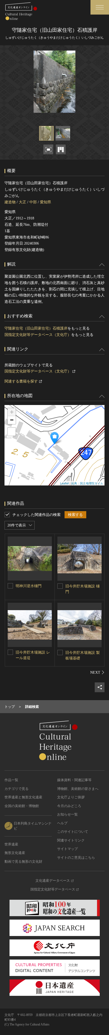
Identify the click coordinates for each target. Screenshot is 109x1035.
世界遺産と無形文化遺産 (23, 797)
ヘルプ (62, 823)
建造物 (10, 202)
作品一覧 (11, 780)
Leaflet (64, 483)
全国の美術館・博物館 (21, 806)
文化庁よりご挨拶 (71, 797)
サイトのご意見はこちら (76, 858)
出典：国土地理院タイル (87, 483)
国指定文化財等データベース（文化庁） (37, 335)
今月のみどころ (69, 806)
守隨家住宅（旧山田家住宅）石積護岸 (35, 328)
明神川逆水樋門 (29, 586)
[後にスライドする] (97, 672)
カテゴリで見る (16, 789)
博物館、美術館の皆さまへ (77, 789)
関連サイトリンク (71, 840)
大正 (22, 202)
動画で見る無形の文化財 (23, 861)
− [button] (11, 420)
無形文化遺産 (14, 853)
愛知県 (45, 202)
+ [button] (11, 412)
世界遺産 (11, 844)
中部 (33, 202)
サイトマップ (67, 849)
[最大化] (12, 432)
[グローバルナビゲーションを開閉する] (99, 7)
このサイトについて (72, 832)
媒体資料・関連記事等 (74, 780)
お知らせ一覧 (67, 814)
